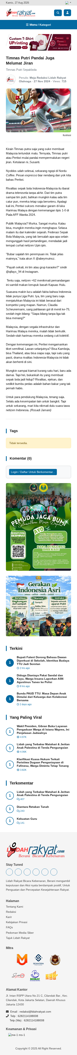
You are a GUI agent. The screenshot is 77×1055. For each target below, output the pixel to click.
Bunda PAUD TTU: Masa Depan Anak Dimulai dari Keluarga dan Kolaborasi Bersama (42, 697)
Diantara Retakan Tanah (33, 806)
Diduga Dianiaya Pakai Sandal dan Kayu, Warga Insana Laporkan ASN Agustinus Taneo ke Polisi (40, 679)
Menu (39, 24)
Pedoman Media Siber (20, 932)
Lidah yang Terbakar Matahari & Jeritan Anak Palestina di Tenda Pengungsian (43, 746)
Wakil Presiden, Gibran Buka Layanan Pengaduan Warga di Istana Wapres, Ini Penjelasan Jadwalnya (43, 729)
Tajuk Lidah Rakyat (18, 937)
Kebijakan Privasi (16, 922)
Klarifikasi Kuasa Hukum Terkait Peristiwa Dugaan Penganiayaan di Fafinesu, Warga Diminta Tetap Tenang (43, 763)
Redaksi (11, 911)
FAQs (9, 927)
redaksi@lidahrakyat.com (35, 1011)
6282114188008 (28, 1016)
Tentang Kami (14, 906)
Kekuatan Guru (27, 818)
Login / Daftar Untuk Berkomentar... (33, 472)
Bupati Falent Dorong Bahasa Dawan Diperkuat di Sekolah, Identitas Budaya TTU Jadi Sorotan (43, 661)
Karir (9, 917)
